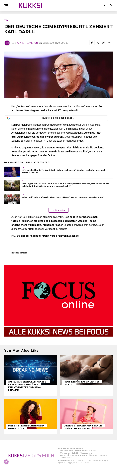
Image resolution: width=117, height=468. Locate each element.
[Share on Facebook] (91, 42)
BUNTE (102, 460)
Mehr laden (60, 210)
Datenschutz (66, 457)
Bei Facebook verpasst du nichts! (48, 228)
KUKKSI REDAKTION (27, 43)
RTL (60, 110)
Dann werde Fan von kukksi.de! (61, 235)
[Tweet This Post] (97, 42)
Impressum (63, 448)
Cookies (103, 455)
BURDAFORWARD (76, 460)
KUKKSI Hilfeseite (88, 455)
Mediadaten (86, 453)
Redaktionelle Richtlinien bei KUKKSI (78, 451)
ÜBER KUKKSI (76, 448)
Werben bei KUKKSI (69, 453)
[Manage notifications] (6, 461)
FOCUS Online (91, 460)
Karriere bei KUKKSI (69, 455)
